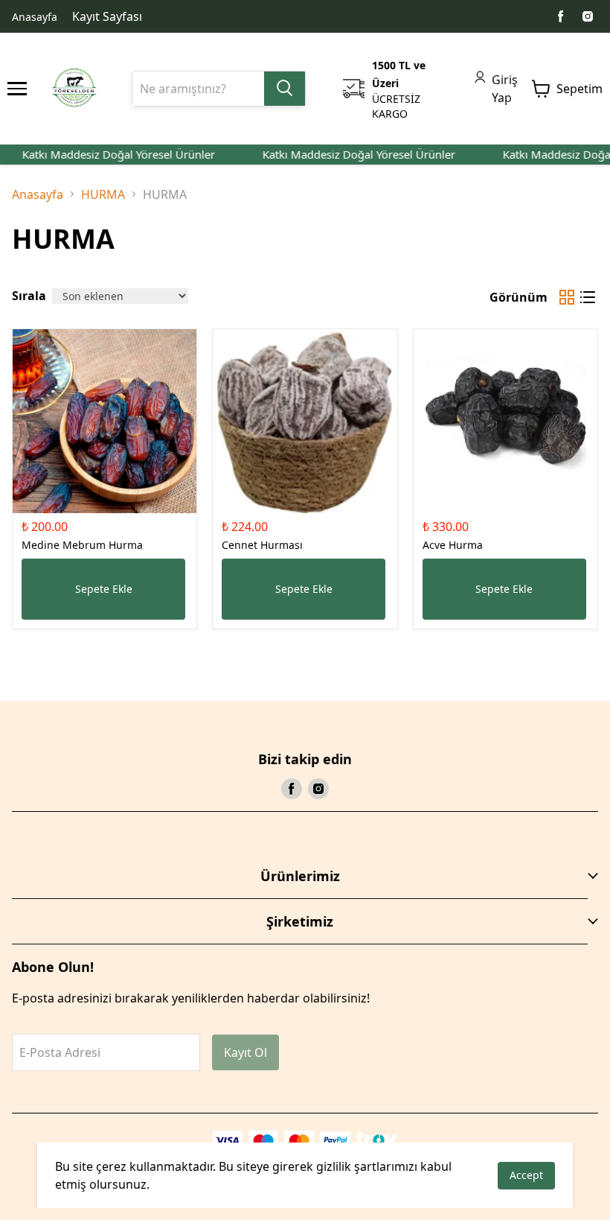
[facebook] (560, 16)
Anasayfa (34, 17)
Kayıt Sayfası (107, 16)
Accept (526, 1175)
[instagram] (587, 16)
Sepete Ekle (103, 589)
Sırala (29, 295)
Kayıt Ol (245, 1052)
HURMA (103, 194)
